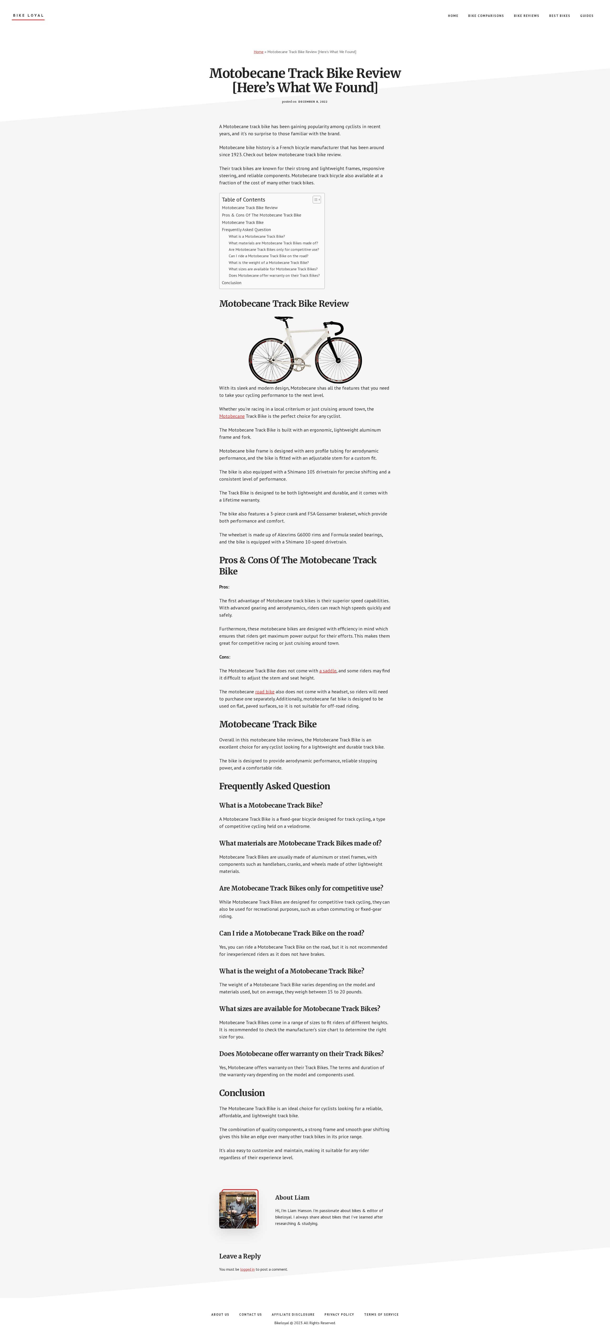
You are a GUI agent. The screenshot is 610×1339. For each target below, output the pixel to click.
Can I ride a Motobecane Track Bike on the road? (268, 255)
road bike (264, 692)
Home (259, 51)
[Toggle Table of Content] (314, 200)
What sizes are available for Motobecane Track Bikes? (273, 268)
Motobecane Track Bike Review (250, 207)
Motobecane (232, 416)
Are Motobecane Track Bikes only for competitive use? (274, 249)
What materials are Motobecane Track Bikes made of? (273, 242)
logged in (247, 1269)
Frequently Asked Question (246, 229)
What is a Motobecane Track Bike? (257, 236)
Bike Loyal (29, 15)
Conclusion (231, 282)
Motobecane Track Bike (243, 222)
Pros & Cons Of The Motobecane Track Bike (261, 215)
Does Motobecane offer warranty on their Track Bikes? (274, 275)
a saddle (327, 671)
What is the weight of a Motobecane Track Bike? (269, 262)
